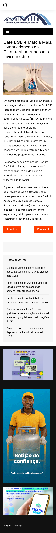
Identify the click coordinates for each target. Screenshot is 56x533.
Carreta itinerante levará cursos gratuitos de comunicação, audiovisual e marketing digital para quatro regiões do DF (28, 315)
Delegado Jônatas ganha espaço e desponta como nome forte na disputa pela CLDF (27, 271)
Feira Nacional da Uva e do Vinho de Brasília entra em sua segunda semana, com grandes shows (27, 287)
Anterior (14, 229)
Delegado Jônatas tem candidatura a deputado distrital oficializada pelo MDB (27, 332)
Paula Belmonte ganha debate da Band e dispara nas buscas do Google (28, 300)
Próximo (41, 229)
